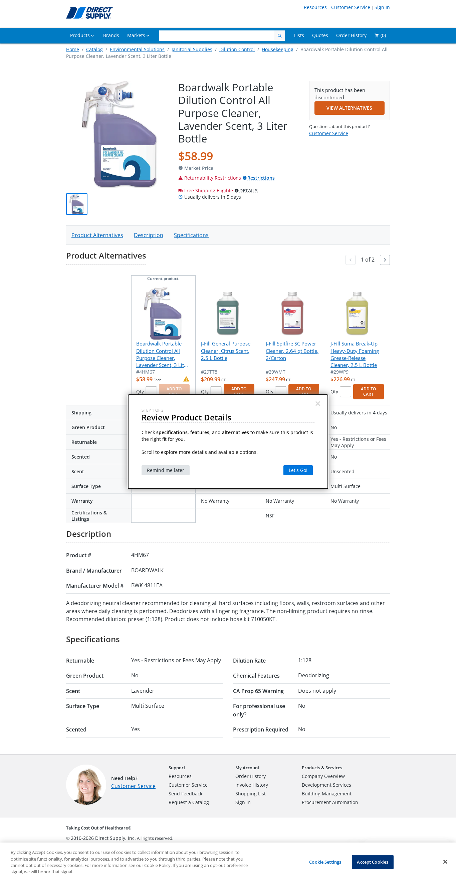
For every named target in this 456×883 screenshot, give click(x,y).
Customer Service (350, 7)
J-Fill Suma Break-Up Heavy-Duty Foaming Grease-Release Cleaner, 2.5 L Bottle (354, 354)
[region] (228, 863)
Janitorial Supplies (192, 49)
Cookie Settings (325, 862)
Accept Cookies (372, 862)
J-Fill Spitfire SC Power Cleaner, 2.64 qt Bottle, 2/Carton (292, 350)
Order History (250, 776)
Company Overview (323, 776)
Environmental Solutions (137, 49)
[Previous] (351, 260)
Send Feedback (185, 793)
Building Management (327, 793)
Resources (315, 7)
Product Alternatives (97, 235)
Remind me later (165, 470)
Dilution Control (237, 49)
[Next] (385, 260)
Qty (140, 391)
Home (72, 49)
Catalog (94, 49)
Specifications (191, 235)
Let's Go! (298, 470)
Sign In (382, 7)
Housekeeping (277, 49)
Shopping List (250, 793)
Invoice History (251, 785)
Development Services (326, 785)
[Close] (445, 862)
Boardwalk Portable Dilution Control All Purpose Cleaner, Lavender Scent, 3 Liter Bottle (162, 354)
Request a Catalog (189, 802)
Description (148, 235)
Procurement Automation (330, 802)
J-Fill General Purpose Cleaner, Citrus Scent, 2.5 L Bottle (225, 350)
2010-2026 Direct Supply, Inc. (103, 838)
